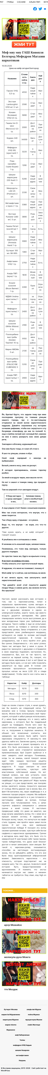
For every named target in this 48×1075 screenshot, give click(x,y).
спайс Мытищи (34, 1025)
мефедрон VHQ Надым (22, 1045)
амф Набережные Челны (22, 1037)
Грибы (10, 2)
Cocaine (21, 2)
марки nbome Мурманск (10, 1027)
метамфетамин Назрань (22, 1057)
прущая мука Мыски (33, 1020)
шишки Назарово (22, 1050)
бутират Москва (10, 1009)
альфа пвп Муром (34, 1009)
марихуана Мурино (11, 1020)
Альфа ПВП (34, 2)
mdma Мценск (34, 1014)
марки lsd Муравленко (11, 1014)
